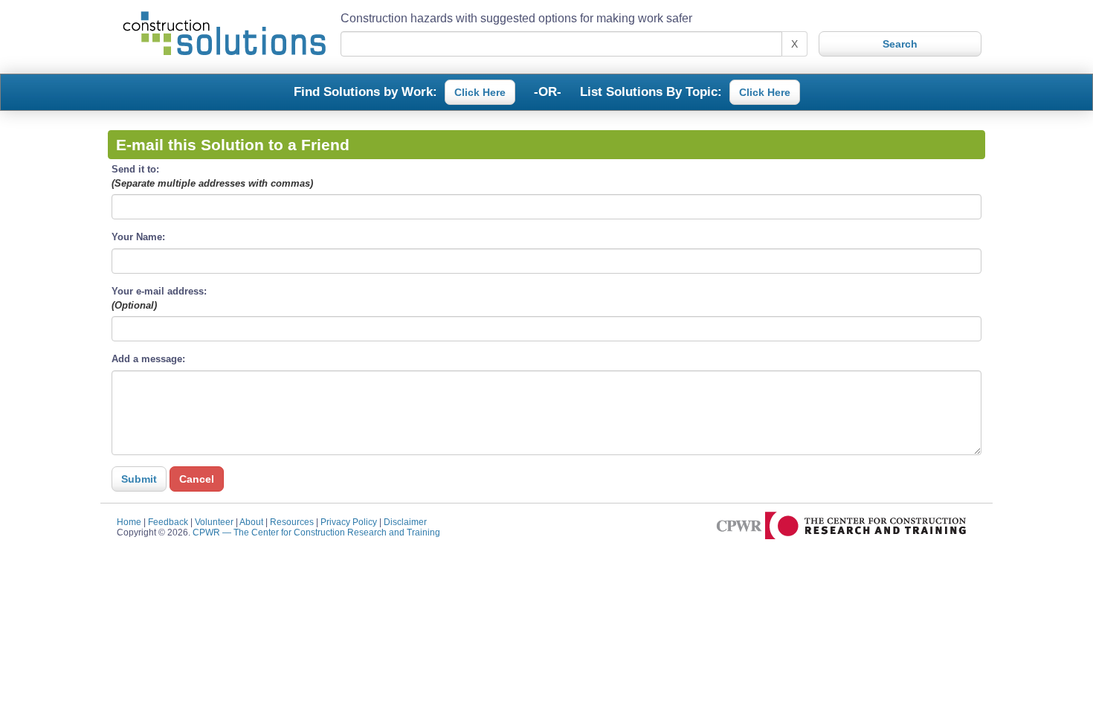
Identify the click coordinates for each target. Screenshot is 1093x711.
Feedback (168, 522)
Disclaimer (405, 522)
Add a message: (148, 358)
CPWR (316, 532)
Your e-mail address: (159, 298)
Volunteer (214, 522)
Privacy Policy (348, 522)
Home (129, 522)
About (251, 522)
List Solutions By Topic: (651, 90)
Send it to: (212, 176)
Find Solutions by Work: (365, 90)
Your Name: (138, 236)
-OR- (547, 90)
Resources (292, 522)
